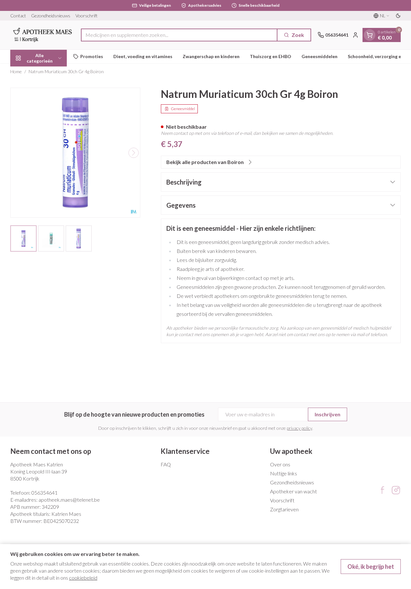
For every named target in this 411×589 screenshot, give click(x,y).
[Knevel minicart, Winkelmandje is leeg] (369, 35)
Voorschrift (86, 15)
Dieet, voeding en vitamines (142, 56)
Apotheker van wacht (293, 491)
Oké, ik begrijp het (370, 566)
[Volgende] (133, 153)
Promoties (91, 56)
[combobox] (179, 35)
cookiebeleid (83, 578)
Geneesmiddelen (319, 56)
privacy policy (299, 428)
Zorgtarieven (284, 509)
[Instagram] (396, 490)
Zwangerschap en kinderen (211, 56)
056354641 (44, 492)
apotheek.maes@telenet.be (69, 500)
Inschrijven (327, 414)
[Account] (355, 35)
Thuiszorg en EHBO (270, 56)
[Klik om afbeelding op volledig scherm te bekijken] (75, 152)
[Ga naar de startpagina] (42, 35)
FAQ (166, 464)
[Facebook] (382, 490)
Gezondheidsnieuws (50, 15)
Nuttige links (283, 473)
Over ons (280, 464)
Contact (18, 15)
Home (16, 71)
